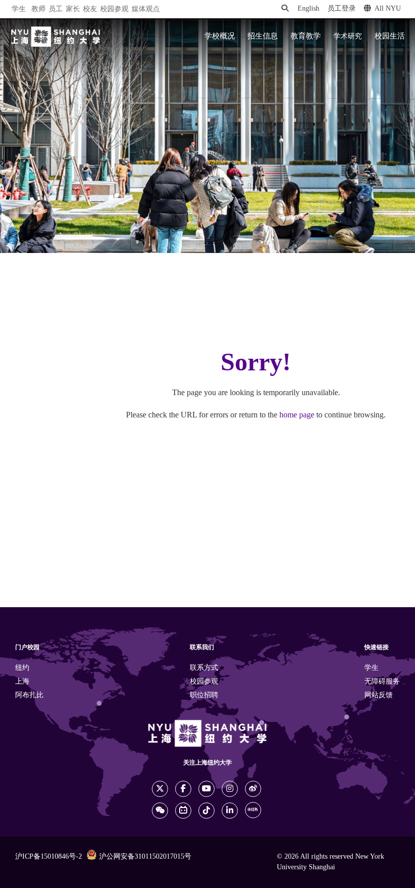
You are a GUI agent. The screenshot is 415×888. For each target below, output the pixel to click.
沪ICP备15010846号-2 (48, 857)
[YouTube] (206, 789)
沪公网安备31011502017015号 (145, 857)
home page (296, 415)
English (308, 9)
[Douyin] (206, 810)
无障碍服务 (382, 682)
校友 (90, 9)
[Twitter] (160, 789)
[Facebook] (183, 789)
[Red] (253, 810)
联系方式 (204, 668)
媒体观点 (146, 9)
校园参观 (114, 9)
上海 (22, 682)
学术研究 (348, 36)
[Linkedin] (230, 810)
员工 (56, 9)
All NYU (388, 9)
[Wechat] (160, 810)
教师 (38, 9)
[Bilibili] (183, 810)
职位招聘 (204, 695)
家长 (73, 9)
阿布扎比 (29, 695)
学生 (19, 9)
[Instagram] (230, 789)
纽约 (22, 668)
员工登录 (341, 9)
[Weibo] (253, 789)
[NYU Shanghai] (55, 37)
